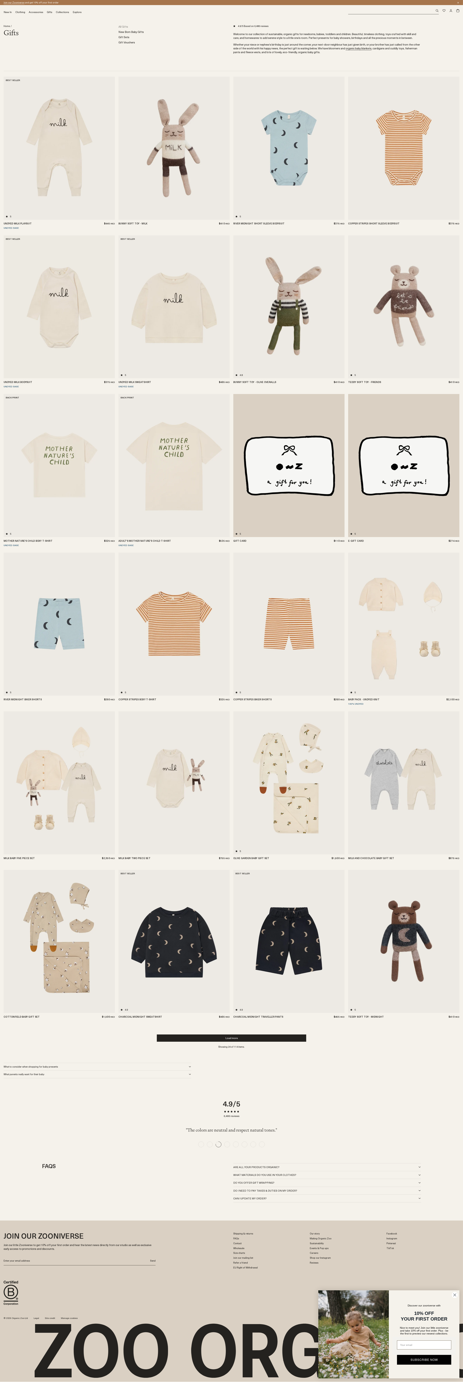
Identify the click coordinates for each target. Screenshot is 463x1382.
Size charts (239, 1253)
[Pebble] (226, 887)
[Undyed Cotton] (226, 891)
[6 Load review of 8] (244, 1144)
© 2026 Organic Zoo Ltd (16, 1318)
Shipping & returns (243, 1233)
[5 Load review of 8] (236, 1144)
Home (7, 26)
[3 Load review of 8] (218, 1144)
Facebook (391, 1233)
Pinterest (391, 1243)
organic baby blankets (358, 48)
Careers (314, 1253)
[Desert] (226, 878)
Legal (36, 1318)
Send (153, 1260)
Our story (315, 1233)
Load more (231, 1038)
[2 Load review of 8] (210, 1144)
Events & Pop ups (319, 1248)
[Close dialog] (455, 1295)
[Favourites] (444, 10)
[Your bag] (457, 10)
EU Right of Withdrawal (245, 1267)
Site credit (50, 1318)
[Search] (393, 10)
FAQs (236, 1238)
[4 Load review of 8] (227, 1144)
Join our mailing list (243, 1257)
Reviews (314, 1262)
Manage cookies (69, 1318)
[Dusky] (226, 882)
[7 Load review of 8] (253, 1144)
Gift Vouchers (126, 42)
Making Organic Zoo (321, 1238)
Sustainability (317, 1243)
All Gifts (123, 26)
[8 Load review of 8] (262, 1144)
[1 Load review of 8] (201, 1144)
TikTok (390, 1248)
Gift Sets (123, 37)
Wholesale (238, 1248)
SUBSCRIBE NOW (424, 1360)
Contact (237, 1243)
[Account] (451, 10)
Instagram (391, 1238)
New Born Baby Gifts (131, 32)
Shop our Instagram (320, 1257)
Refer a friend (240, 1262)
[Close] (458, 2)
